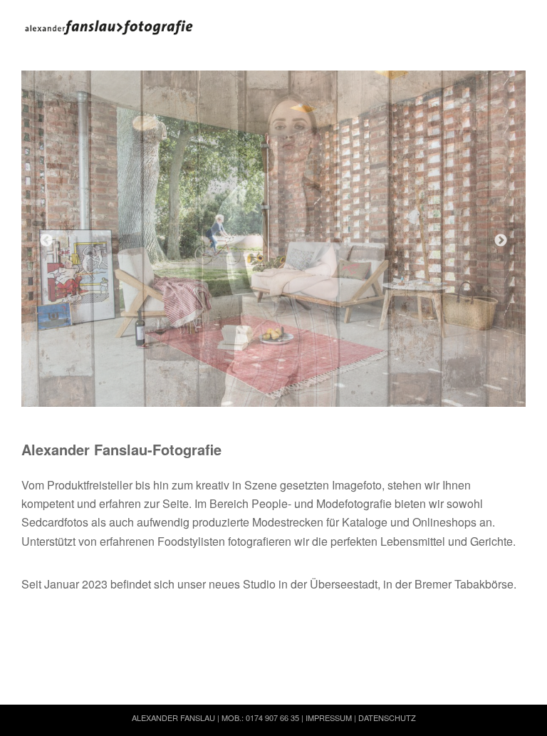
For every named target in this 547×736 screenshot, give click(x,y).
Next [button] (501, 241)
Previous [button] (46, 241)
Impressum (329, 717)
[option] (273, 239)
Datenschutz (387, 717)
